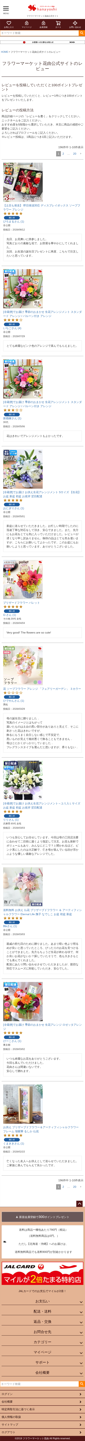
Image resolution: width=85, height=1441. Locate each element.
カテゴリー (42, 1342)
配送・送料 (42, 1311)
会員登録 (43, 27)
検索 (82, 33)
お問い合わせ (75, 27)
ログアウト (8, 1432)
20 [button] (74, 153)
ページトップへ (79, 1204)
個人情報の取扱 (11, 1416)
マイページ (27, 27)
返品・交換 (42, 1322)
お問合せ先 (42, 1332)
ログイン (7, 1394)
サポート (42, 1362)
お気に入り (9, 27)
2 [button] (63, 153)
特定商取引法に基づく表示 (18, 1409)
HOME (4, 52)
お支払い (42, 1301)
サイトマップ (10, 1424)
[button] (80, 154)
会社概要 (42, 1373)
